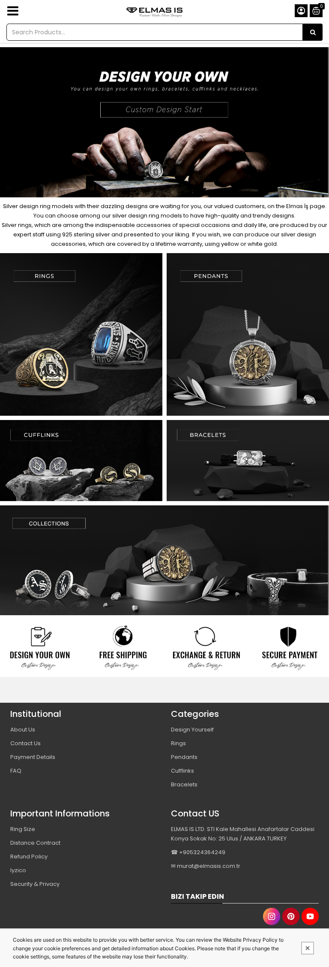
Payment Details (32, 757)
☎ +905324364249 (198, 852)
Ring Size (22, 829)
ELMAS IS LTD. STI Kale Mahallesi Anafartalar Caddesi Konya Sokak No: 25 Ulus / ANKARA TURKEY (242, 834)
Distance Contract (35, 843)
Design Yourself (192, 729)
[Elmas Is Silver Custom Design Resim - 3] (206, 648)
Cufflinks (182, 771)
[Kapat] (307, 948)
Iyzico (18, 870)
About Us (22, 729)
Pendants (184, 757)
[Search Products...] (313, 32)
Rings (178, 743)
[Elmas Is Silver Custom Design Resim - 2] (248, 334)
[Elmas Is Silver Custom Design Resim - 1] (81, 334)
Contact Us (25, 743)
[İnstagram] (271, 916)
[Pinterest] (290, 916)
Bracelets (184, 784)
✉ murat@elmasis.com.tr (205, 866)
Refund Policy (29, 856)
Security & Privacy (35, 884)
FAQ (15, 771)
